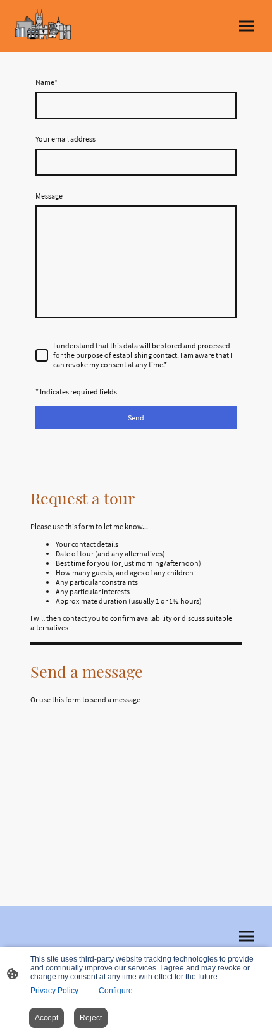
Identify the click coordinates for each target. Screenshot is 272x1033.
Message (49, 195)
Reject (91, 1017)
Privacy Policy (54, 990)
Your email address (65, 139)
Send (136, 417)
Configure (116, 990)
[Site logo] (43, 25)
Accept (46, 1017)
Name (46, 82)
